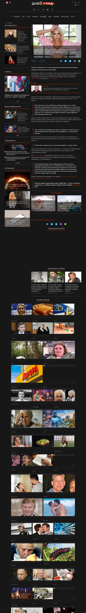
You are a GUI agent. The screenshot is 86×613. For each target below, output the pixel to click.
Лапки (42, 16)
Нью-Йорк (42, 220)
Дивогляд (77, 185)
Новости (17, 16)
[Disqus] (56, 250)
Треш (49, 16)
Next (74, 16)
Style (28, 16)
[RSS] (52, 9)
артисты (52, 220)
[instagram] (34, 9)
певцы (36, 220)
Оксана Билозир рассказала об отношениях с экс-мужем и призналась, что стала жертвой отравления (60, 89)
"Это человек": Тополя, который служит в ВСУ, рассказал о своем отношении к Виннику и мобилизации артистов (55, 288)
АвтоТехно (65, 16)
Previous (11, 16)
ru (76, 2)
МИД (47, 220)
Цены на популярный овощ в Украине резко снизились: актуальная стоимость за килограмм (23, 49)
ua (73, 2)
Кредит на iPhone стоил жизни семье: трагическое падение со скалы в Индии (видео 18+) (15, 222)
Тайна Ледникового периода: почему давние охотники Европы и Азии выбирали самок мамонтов (18, 153)
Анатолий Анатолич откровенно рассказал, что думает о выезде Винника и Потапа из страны (72, 288)
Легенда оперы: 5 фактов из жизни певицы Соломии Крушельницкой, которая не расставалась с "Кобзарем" (39, 288)
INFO (72, 16)
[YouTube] (47, 9)
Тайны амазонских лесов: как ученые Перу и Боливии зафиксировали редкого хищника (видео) (17, 159)
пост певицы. (52, 78)
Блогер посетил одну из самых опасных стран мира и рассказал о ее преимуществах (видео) (69, 206)
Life (23, 16)
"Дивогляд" (35, 78)
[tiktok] (38, 9)
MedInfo (35, 16)
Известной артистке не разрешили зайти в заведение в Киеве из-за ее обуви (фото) (16, 203)
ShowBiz (56, 16)
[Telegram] (43, 9)
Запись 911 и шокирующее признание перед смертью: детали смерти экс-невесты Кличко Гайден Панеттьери (22, 36)
